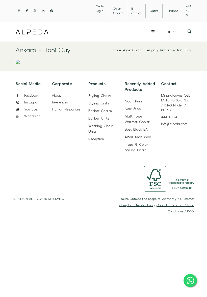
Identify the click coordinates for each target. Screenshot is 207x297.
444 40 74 (169, 117)
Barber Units (98, 118)
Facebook (30, 95)
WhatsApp (31, 116)
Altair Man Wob (138, 137)
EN (169, 32)
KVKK (190, 211)
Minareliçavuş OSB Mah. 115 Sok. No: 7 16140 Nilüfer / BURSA (175, 103)
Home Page (121, 50)
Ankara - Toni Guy (175, 50)
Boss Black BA (136, 129)
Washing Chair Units (100, 129)
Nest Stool (133, 109)
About (56, 95)
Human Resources (66, 109)
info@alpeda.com (174, 124)
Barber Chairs (100, 111)
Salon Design (145, 50)
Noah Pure (133, 101)
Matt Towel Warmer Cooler (137, 119)
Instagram (31, 102)
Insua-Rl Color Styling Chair (136, 147)
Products (97, 83)
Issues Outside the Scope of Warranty (148, 199)
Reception (96, 139)
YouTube (30, 109)
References (60, 102)
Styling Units (98, 103)
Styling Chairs (99, 96)
